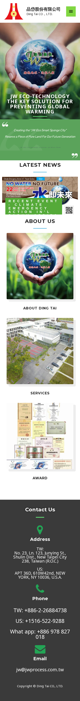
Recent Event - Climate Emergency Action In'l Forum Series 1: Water (34, 210)
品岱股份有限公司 (43, 9)
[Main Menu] (71, 11)
